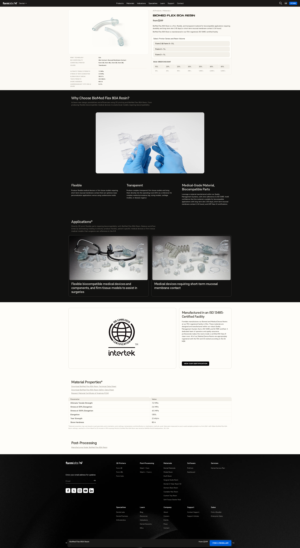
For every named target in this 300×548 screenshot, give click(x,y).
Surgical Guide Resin (171, 480)
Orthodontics (121, 520)
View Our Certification (195, 363)
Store (293, 3)
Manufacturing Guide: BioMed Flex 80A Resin (89, 447)
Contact (180, 3)
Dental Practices (122, 516)
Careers (166, 516)
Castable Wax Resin (171, 492)
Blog (141, 512)
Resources (144, 516)
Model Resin (168, 472)
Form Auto (120, 476)
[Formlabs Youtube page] (85, 490)
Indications (141, 3)
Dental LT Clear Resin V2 (172, 484)
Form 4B (119, 468)
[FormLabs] (10, 3)
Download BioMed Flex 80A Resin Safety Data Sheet (92, 390)
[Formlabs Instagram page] (79, 490)
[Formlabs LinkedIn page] (91, 490)
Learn (162, 3)
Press (166, 524)
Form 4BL (119, 472)
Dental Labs (120, 512)
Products (120, 3)
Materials (130, 3)
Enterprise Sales (217, 516)
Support (171, 3)
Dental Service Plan (218, 468)
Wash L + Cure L (146, 472)
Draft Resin (168, 476)
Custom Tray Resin (170, 496)
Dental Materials (169, 468)
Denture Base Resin (171, 488)
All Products (157, 11)
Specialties (153, 3)
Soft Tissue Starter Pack (172, 500)
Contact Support (193, 512)
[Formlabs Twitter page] (73, 490)
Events (166, 520)
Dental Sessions (146, 524)
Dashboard (191, 472)
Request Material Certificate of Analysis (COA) (90, 393)
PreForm (190, 468)
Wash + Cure (144, 468)
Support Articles (193, 516)
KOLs (142, 528)
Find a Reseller (221, 543)
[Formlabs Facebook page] (68, 490)
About (166, 512)
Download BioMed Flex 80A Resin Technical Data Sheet (93, 386)
